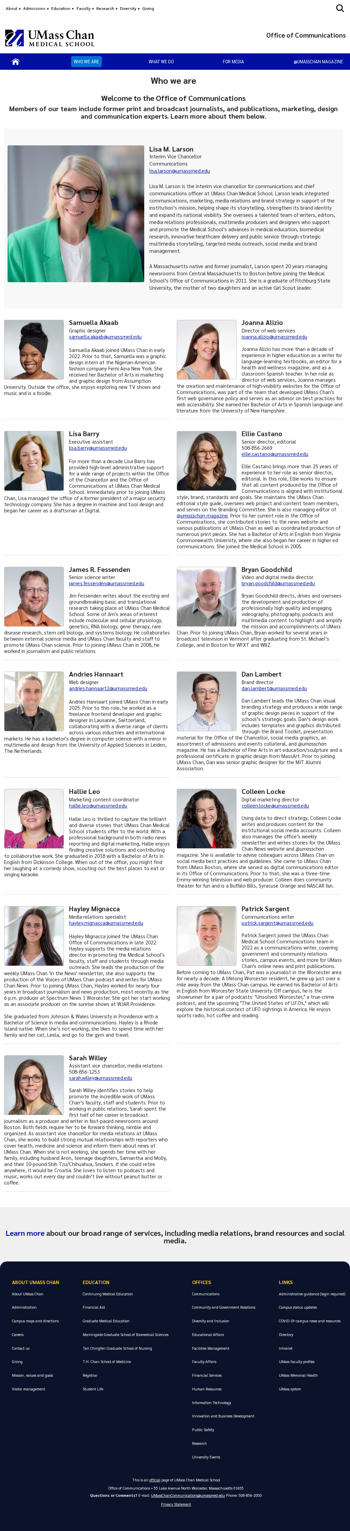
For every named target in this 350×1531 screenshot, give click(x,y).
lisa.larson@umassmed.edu (179, 171)
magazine (216, 515)
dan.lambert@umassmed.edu (274, 688)
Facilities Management (210, 1348)
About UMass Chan (35, 1282)
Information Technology (211, 1402)
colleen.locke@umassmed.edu (275, 805)
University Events (206, 1457)
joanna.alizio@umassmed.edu (274, 336)
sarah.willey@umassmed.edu (100, 1078)
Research (105, 8)
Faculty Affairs (204, 1361)
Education (60, 8)
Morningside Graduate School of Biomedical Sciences (126, 1334)
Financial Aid (94, 1307)
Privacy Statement (176, 1504)
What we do (161, 61)
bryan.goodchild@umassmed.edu (278, 583)
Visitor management (28, 1388)
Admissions (34, 8)
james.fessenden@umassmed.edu (106, 583)
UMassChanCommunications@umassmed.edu (188, 1495)
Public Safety (203, 1429)
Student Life (93, 1388)
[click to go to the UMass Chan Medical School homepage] (49, 38)
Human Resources (206, 1388)
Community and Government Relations (223, 1307)
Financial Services (206, 1375)
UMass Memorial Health (298, 1375)
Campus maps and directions (35, 1320)
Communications (205, 1293)
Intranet (286, 1348)
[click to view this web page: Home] (15, 61)
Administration (24, 1307)
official (154, 1479)
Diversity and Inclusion (210, 1320)
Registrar (90, 1375)
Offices (201, 1282)
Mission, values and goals (32, 1375)
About (11, 8)
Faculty (84, 8)
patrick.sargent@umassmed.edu (277, 923)
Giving (148, 8)
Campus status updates (298, 1307)
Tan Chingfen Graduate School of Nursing (117, 1348)
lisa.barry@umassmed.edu (98, 448)
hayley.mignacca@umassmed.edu (106, 923)
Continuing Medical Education (108, 1293)
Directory (286, 1334)
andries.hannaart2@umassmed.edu (108, 688)
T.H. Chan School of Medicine (107, 1361)
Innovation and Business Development (223, 1415)
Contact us (20, 1348)
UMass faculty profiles (296, 1361)
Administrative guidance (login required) (312, 1293)
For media (233, 61)
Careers (18, 1334)
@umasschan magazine (318, 61)
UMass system (290, 1388)
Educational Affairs (208, 1334)
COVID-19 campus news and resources (309, 1320)
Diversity (128, 8)
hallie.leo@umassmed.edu (98, 805)
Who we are (86, 61)
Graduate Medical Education (106, 1320)
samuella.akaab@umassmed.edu (105, 336)
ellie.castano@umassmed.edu (275, 454)
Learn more (25, 1233)
